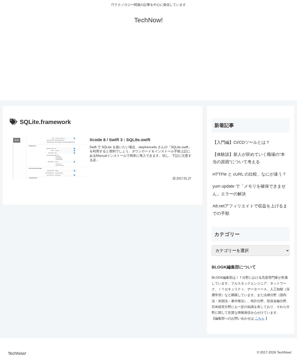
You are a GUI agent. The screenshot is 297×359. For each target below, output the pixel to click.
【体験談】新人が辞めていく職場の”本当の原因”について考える (249, 158)
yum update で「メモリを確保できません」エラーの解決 (249, 190)
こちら (260, 318)
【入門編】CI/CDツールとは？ (241, 142)
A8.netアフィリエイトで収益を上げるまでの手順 (250, 210)
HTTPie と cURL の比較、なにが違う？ (249, 174)
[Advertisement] (148, 67)
